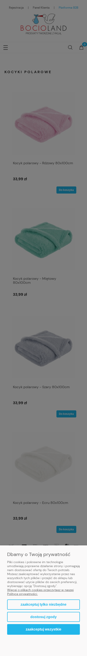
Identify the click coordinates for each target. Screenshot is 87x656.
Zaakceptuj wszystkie (43, 629)
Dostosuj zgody (43, 617)
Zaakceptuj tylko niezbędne (43, 604)
